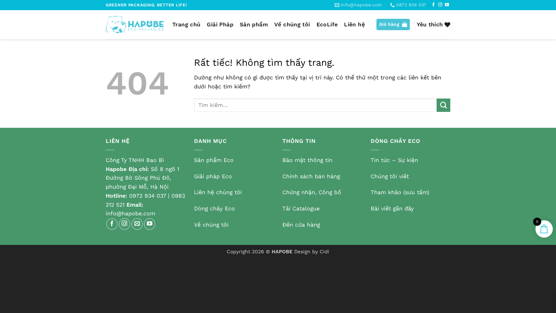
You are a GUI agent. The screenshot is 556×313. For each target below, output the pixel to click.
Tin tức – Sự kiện (394, 160)
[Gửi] (443, 105)
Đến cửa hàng (301, 224)
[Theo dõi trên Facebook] (433, 5)
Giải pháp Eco (213, 176)
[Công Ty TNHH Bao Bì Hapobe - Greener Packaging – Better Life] (135, 24)
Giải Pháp (220, 24)
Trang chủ (186, 24)
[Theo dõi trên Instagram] (440, 5)
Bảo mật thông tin (307, 160)
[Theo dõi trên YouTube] (447, 5)
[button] (393, 24)
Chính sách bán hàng (311, 176)
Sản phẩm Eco (214, 160)
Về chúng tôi (292, 24)
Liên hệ (354, 24)
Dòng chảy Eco (214, 208)
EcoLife (327, 24)
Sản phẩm (254, 24)
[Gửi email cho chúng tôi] (137, 224)
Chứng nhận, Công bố (311, 192)
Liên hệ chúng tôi (218, 192)
